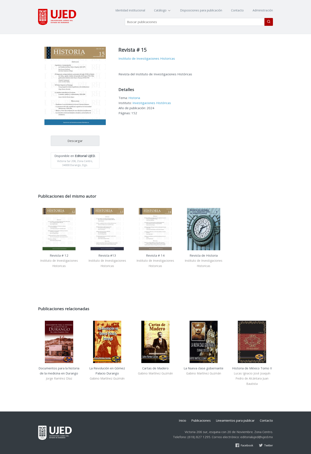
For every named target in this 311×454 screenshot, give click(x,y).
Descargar (75, 141)
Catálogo (160, 10)
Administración (263, 10)
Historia (134, 98)
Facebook (247, 445)
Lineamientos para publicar (235, 420)
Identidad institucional (130, 10)
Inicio (182, 420)
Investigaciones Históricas (151, 103)
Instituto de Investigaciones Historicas (146, 58)
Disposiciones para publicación (201, 10)
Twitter (268, 445)
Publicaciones (201, 420)
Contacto (237, 10)
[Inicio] (57, 17)
